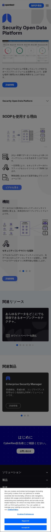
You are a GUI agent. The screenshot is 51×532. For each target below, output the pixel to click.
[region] (25, 510)
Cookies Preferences (25, 514)
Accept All (25, 527)
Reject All (25, 521)
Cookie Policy (13, 509)
